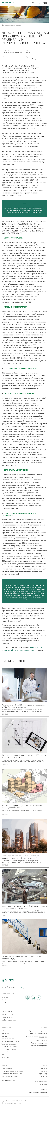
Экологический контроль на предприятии (18, 650)
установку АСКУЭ (35, 647)
